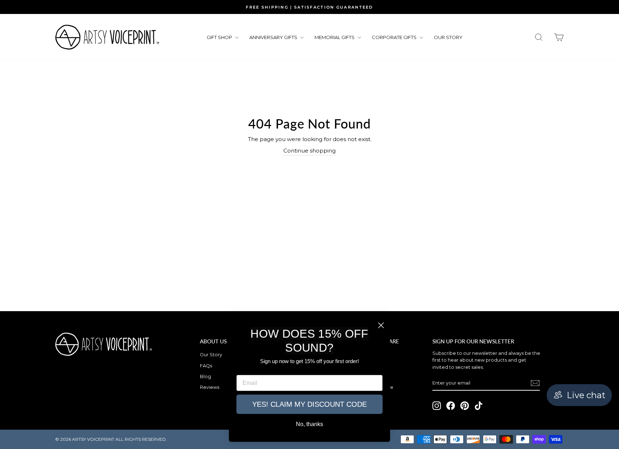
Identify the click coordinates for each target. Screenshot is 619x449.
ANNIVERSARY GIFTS (273, 37)
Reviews (209, 387)
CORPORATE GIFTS (395, 37)
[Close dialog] (381, 325)
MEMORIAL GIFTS (335, 37)
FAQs (206, 365)
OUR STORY (448, 37)
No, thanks (309, 424)
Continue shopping (309, 150)
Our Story (211, 354)
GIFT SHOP (220, 37)
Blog (205, 376)
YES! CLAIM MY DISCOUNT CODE (309, 404)
